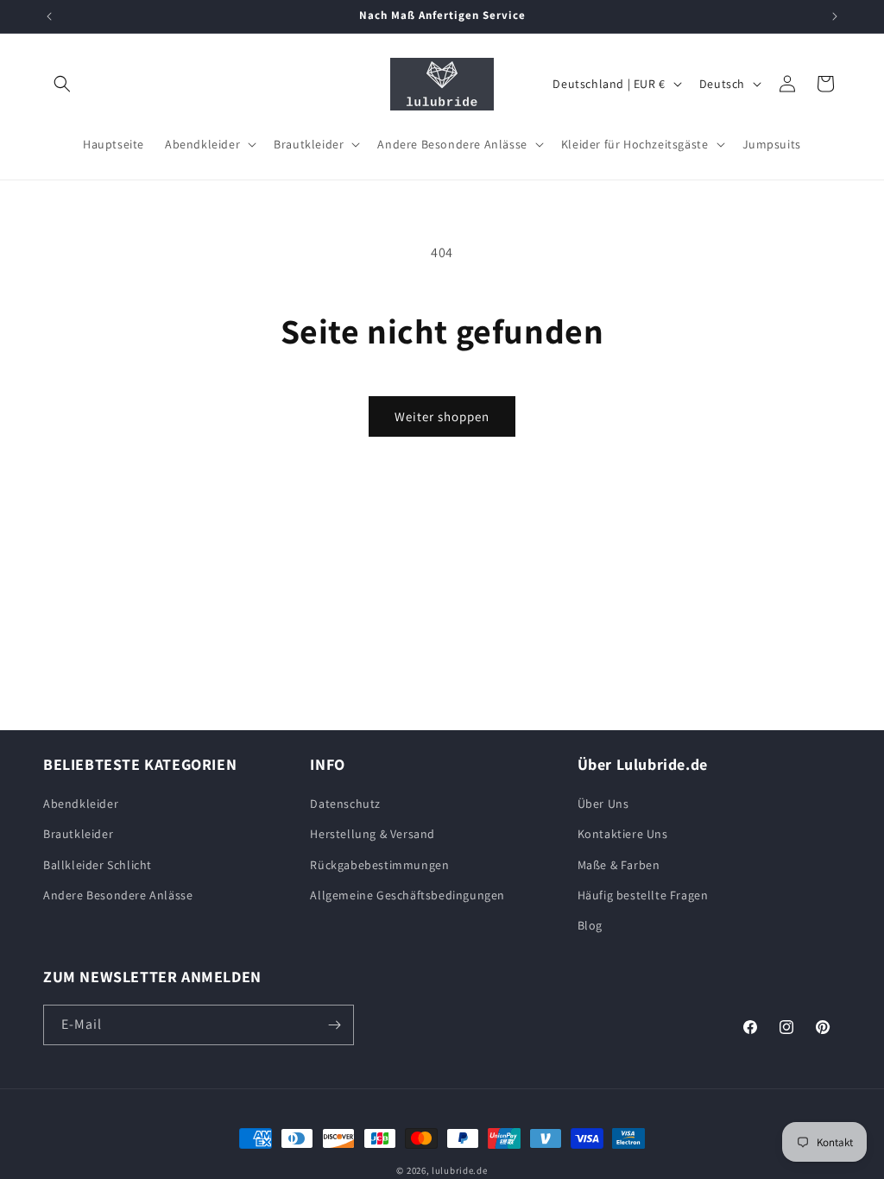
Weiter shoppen (442, 416)
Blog (590, 925)
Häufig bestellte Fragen (643, 895)
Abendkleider (80, 803)
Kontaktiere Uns (623, 834)
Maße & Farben (619, 865)
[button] (62, 84)
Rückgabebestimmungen (379, 865)
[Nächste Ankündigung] (835, 16)
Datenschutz (345, 803)
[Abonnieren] (334, 1025)
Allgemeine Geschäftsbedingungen (407, 895)
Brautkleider (78, 834)
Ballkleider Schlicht (97, 865)
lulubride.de (459, 1170)
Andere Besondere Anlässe (118, 895)
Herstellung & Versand (372, 834)
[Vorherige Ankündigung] (49, 16)
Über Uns (603, 803)
